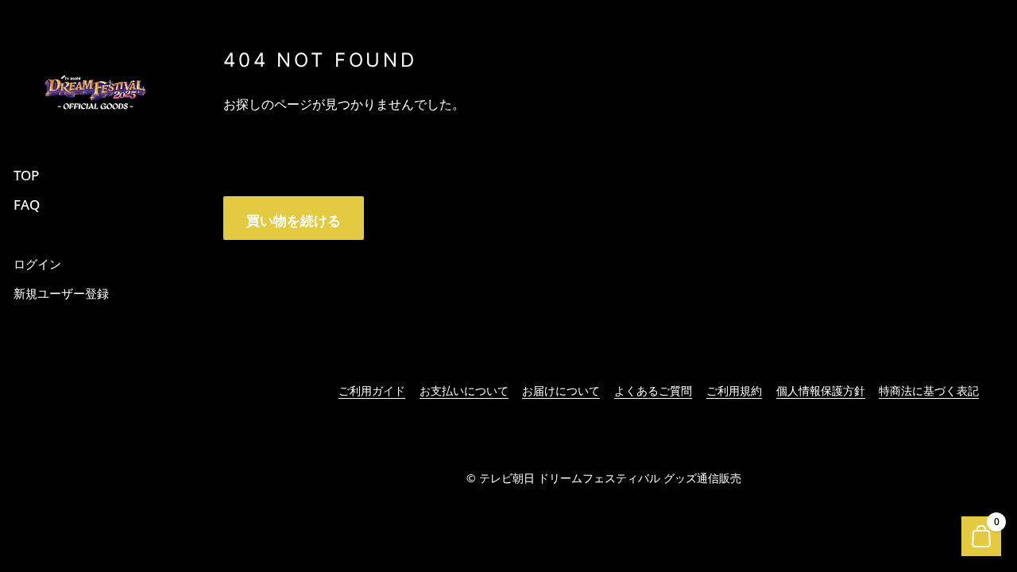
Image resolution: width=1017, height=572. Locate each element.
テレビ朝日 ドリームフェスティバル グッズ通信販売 (610, 477)
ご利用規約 (734, 390)
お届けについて (561, 390)
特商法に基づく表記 (929, 390)
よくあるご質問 (653, 390)
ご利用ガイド (371, 390)
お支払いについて (464, 390)
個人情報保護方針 (820, 390)
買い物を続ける (293, 220)
